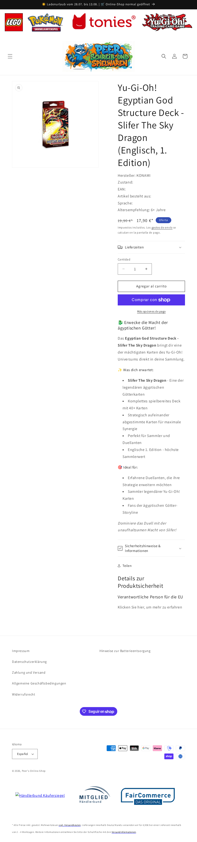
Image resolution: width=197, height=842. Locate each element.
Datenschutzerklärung (29, 661)
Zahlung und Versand (28, 672)
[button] (10, 56)
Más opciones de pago (151, 311)
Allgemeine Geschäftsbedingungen (39, 683)
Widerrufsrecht (23, 694)
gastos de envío (162, 227)
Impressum (21, 651)
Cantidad (124, 259)
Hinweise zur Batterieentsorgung (125, 651)
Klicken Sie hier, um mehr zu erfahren (150, 607)
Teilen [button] (127, 565)
